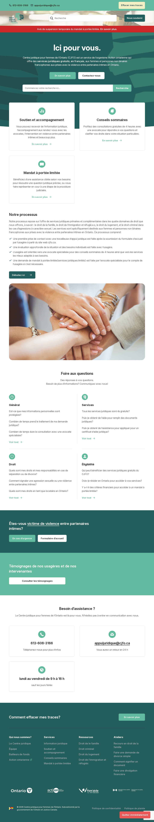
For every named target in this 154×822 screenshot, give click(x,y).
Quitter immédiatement (135, 814)
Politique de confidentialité (106, 808)
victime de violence (43, 523)
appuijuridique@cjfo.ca (47, 5)
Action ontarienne (19, 759)
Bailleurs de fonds (19, 754)
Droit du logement (89, 754)
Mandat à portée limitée (57, 763)
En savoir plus (108, 29)
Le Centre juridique (20, 743)
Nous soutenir (135, 18)
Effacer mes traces (132, 5)
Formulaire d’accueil (52, 538)
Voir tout (13, 442)
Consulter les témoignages (37, 580)
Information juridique (55, 743)
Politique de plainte (134, 808)
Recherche (122, 88)
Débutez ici (18, 275)
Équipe (13, 748)
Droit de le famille (89, 743)
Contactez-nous (91, 75)
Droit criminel (86, 748)
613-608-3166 (20, 5)
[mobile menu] (120, 18)
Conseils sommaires (55, 757)
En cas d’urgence (22, 538)
